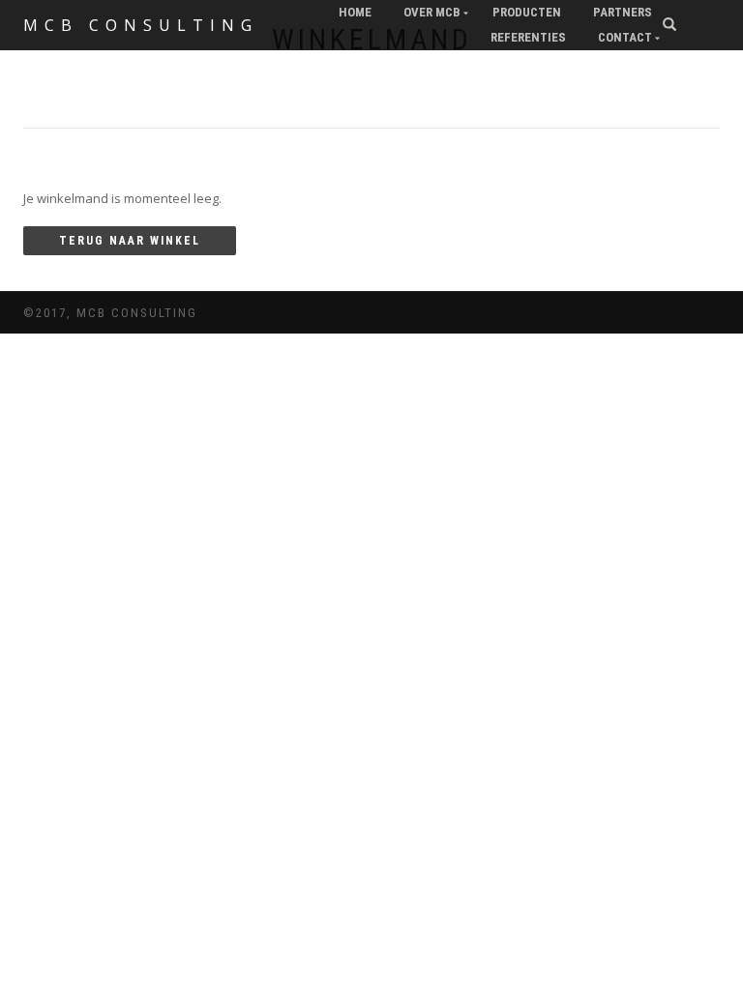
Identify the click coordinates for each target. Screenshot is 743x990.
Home (355, 12)
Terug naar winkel (129, 241)
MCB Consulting (140, 25)
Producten (526, 12)
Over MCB (432, 12)
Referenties (528, 37)
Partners (622, 12)
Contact (625, 37)
